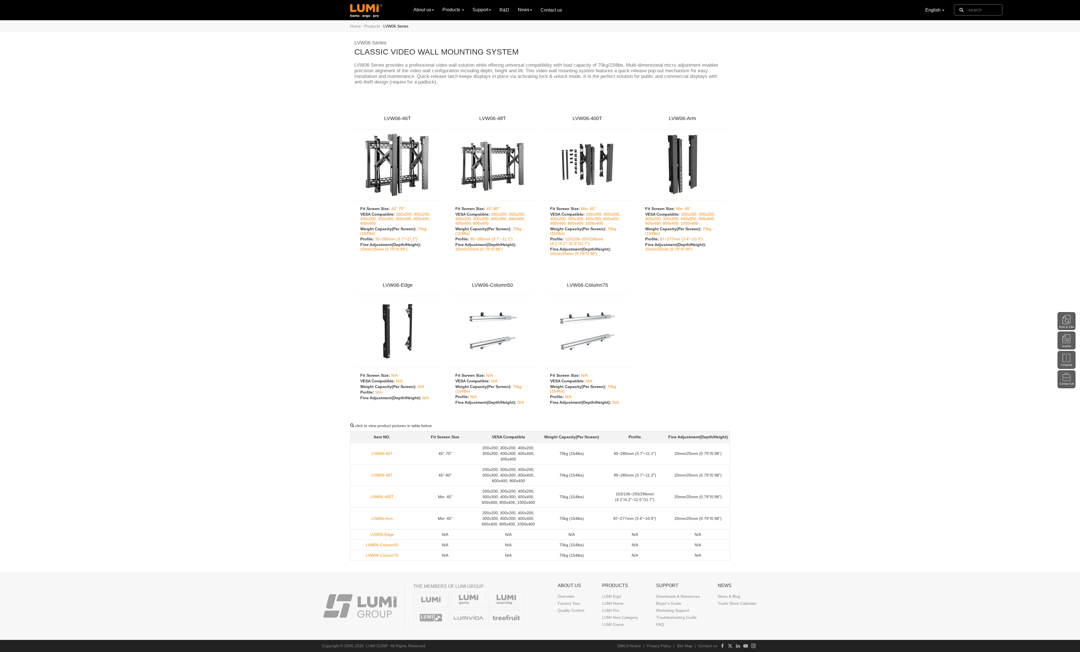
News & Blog (729, 596)
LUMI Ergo (611, 596)
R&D (504, 10)
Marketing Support (672, 610)
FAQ (660, 624)
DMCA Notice (629, 646)
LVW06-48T (492, 118)
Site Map (684, 646)
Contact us (551, 10)
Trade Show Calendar (737, 603)
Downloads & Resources (678, 596)
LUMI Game (613, 624)
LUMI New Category (620, 617)
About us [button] (422, 9)
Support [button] (480, 9)
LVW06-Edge (398, 285)
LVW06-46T (397, 118)
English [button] (933, 10)
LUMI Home (613, 603)
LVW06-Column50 (492, 285)
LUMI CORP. (377, 646)
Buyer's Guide (668, 603)
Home (355, 26)
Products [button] (451, 9)
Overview (566, 596)
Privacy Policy (659, 646)
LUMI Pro (610, 610)
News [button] (523, 9)
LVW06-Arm (682, 118)
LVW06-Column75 (587, 285)
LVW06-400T (587, 118)
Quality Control (571, 610)
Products (372, 26)
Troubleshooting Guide (676, 617)
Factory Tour (569, 603)
